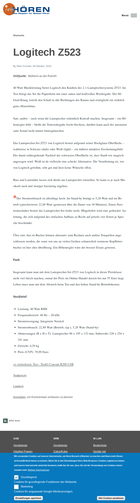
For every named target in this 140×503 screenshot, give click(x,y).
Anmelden (19, 397)
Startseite (18, 35)
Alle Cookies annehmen (111, 498)
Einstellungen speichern (28, 498)
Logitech (18, 386)
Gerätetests (20, 445)
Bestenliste (100, 445)
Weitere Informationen (38, 470)
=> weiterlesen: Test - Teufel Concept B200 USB (43, 364)
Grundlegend (29, 477)
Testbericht (19, 375)
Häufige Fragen (22, 451)
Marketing (27, 486)
